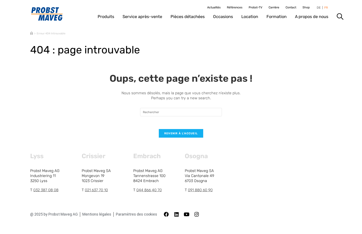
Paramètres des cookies (136, 214)
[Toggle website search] (340, 18)
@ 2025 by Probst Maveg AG (54, 214)
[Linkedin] (176, 214)
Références (234, 7)
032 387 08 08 (45, 190)
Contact (291, 7)
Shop (306, 7)
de (319, 7)
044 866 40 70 (149, 190)
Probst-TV (255, 7)
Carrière (274, 7)
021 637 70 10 (96, 190)
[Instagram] (196, 214)
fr (326, 7)
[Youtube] (186, 214)
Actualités (214, 7)
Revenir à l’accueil (181, 133)
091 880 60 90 (200, 190)
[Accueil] (31, 33)
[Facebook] (166, 214)
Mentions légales (96, 214)
